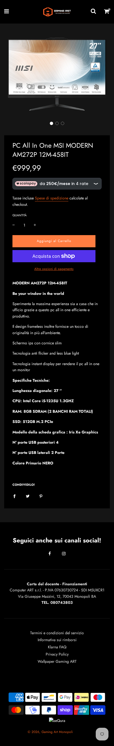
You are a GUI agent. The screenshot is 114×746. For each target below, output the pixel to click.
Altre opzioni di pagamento (54, 268)
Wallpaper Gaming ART (57, 661)
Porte (59, 452)
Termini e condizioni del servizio (57, 633)
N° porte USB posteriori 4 (35, 442)
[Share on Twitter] (28, 495)
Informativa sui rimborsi (57, 640)
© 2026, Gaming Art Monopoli (50, 731)
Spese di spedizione (51, 198)
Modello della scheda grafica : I (41, 432)
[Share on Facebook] (14, 495)
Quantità (19, 215)
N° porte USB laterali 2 (33, 452)
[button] (51, 123)
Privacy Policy (57, 654)
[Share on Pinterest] (41, 495)
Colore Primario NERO (32, 463)
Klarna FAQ (57, 647)
